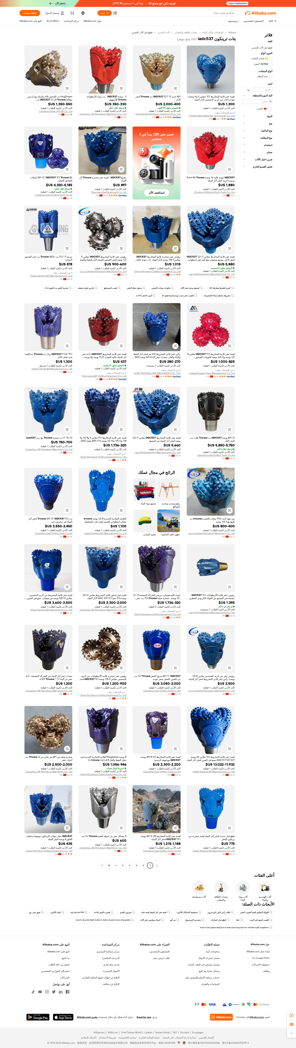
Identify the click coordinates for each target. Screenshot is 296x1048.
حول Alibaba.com (260, 944)
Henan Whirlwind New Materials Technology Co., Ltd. (211, 115)
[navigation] (257, 449)
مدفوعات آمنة (213, 951)
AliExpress (99, 1032)
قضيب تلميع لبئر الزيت (259, 920)
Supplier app (144, 1017)
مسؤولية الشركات (261, 964)
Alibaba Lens (256, 1017)
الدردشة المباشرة (111, 958)
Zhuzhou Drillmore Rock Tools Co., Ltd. (214, 192)
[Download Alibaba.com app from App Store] (63, 1017)
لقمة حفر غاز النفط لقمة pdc (153, 912)
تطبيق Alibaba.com (87, 1017)
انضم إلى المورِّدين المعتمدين (55, 971)
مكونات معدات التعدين (161, 288)
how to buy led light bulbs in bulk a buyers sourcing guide (103, 920)
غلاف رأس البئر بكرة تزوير (219, 912)
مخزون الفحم (126, 912)
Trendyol (184, 1032)
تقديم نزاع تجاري (111, 964)
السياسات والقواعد (210, 984)
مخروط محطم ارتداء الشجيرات (217, 295)
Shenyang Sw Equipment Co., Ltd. (108, 192)
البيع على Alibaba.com (58, 951)
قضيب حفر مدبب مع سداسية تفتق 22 (178, 295)
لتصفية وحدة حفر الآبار (189, 288)
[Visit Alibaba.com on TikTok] (33, 992)
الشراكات (65, 977)
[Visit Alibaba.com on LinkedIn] (61, 992)
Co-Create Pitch (261, 958)
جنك (237, 920)
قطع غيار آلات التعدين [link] (142, 32)
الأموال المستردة (111, 971)
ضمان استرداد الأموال (209, 958)
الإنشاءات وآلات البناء (212, 32)
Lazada (148, 1032)
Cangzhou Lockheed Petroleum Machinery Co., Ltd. (102, 271)
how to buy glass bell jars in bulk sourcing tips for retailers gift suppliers (234, 927)
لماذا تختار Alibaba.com (258, 951)
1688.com (113, 1032)
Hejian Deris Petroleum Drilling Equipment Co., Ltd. (157, 271)
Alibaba (232, 32)
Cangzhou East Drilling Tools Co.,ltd (53, 195)
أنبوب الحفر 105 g (144, 295)
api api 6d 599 (77, 912)
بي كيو (173, 920)
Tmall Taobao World (131, 1032)
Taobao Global (162, 1032)
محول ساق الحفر (134, 288)
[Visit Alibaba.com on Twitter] (54, 992)
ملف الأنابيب (55, 912)
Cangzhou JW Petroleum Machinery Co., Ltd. (102, 114)
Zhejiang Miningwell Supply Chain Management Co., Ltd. (211, 373)
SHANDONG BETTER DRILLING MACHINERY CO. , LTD (157, 373)
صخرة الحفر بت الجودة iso (56, 288)
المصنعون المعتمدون (159, 951)
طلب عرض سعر (161, 958)
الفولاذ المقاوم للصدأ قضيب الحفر (254, 912)
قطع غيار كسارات (218, 920)
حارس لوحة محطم (86, 288)
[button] (115, 13)
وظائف (266, 971)
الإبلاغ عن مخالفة (111, 984)
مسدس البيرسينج (193, 920)
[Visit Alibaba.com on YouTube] (40, 992)
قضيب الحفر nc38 (102, 912)
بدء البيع (66, 958)
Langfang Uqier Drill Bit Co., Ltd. (55, 111)
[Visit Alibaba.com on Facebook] (67, 992)
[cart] (71, 13)
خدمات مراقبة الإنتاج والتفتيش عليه (202, 977)
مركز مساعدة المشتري (108, 951)
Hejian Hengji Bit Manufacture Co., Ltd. (51, 368)
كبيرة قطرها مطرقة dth (219, 288)
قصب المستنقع (110, 288)
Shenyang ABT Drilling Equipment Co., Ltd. (104, 376)
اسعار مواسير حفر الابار (150, 920)
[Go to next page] (102, 865)
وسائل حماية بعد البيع (209, 971)
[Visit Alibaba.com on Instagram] (47, 992)
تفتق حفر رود (34, 912)
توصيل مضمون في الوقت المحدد (203, 964)
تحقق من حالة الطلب (59, 964)
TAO (174, 1032)
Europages (198, 1032)
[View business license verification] (179, 1043)
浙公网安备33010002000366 (204, 1042)
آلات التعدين (163, 32)
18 (109, 865)
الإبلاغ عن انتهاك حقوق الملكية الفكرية (101, 977)
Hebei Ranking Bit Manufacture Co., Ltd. (51, 275)
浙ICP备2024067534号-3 (235, 1042)
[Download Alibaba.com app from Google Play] (38, 1017)
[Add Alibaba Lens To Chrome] (221, 1017)
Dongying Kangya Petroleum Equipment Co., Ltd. (157, 114)
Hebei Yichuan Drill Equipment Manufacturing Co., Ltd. (211, 274)
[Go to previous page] (157, 865)
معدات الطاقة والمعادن (186, 32)
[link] (291, 1015)
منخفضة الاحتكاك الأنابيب (187, 912)
